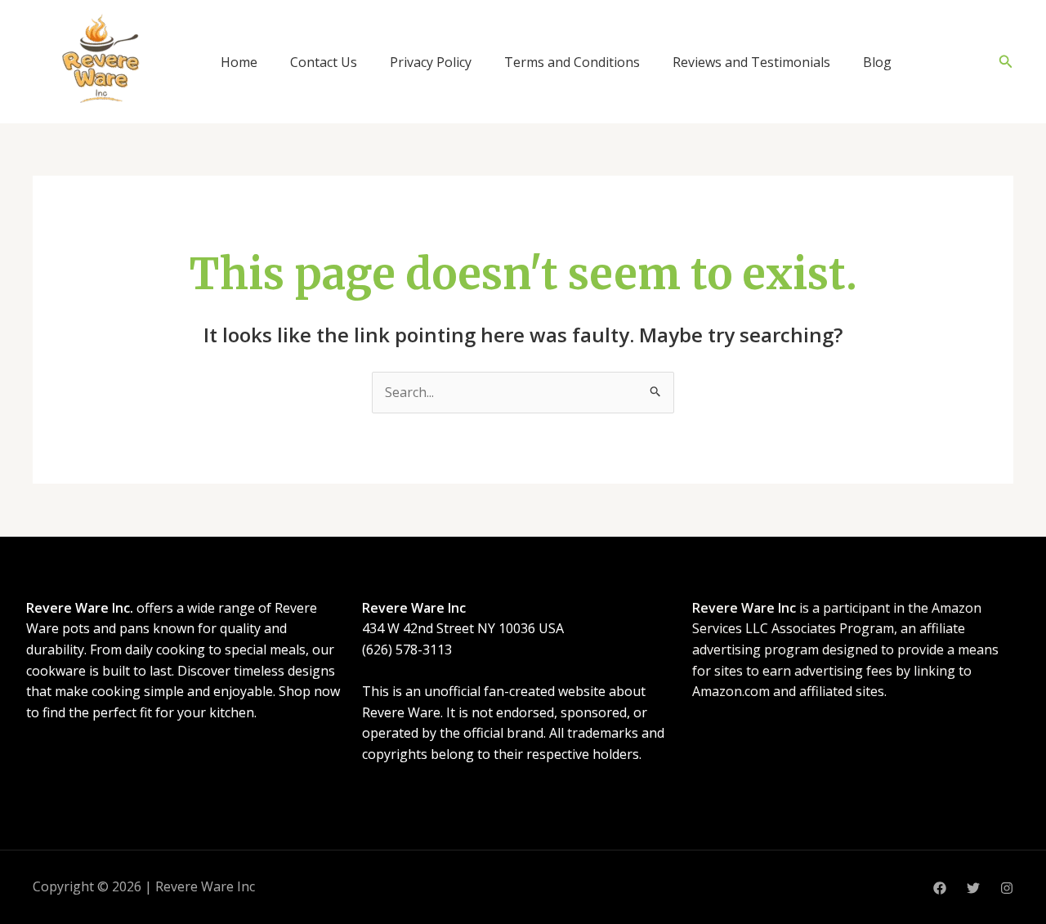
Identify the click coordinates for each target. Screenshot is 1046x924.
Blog (877, 62)
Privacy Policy (431, 62)
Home (239, 62)
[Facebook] (939, 888)
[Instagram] (1006, 888)
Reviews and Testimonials (751, 62)
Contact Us (323, 62)
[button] (1006, 62)
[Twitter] (973, 888)
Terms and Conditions (572, 62)
